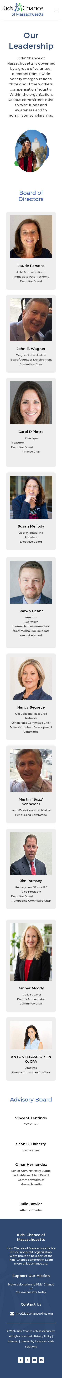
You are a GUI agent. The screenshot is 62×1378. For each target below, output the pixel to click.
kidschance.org (36, 1263)
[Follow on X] (27, 1360)
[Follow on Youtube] (34, 1360)
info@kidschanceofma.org (34, 1313)
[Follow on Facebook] (20, 1360)
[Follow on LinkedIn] (41, 1360)
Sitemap (13, 1341)
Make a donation (20, 1284)
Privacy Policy (42, 1336)
